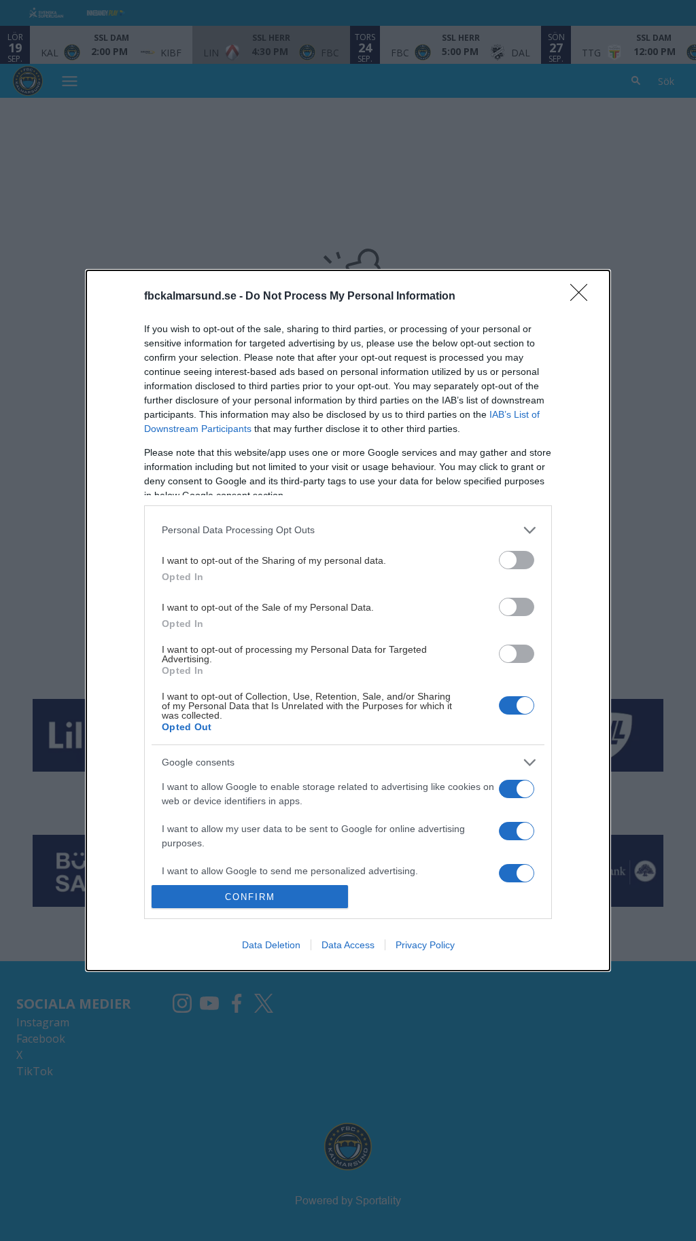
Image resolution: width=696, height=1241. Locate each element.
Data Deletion (271, 944)
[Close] (583, 297)
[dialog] (348, 620)
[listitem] (348, 530)
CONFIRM (250, 897)
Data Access (348, 944)
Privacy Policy (425, 944)
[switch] (516, 560)
